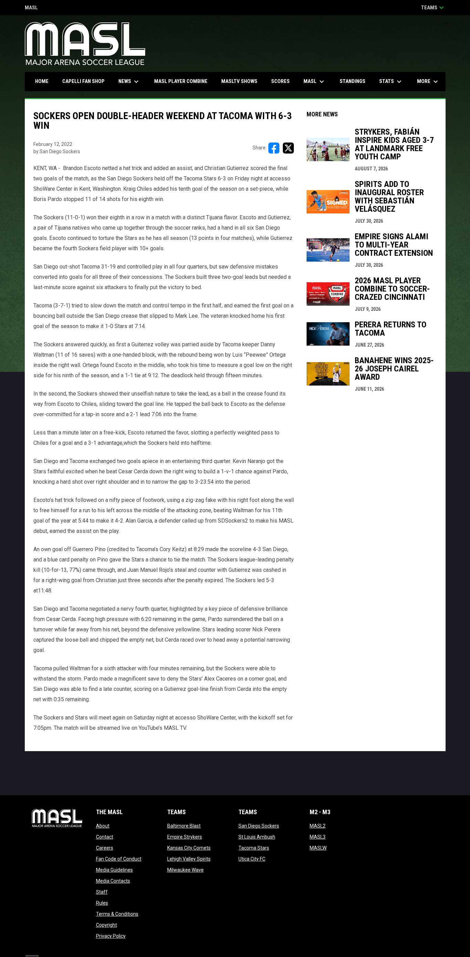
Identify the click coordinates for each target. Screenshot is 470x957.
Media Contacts (113, 881)
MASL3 (317, 837)
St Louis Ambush (256, 837)
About (102, 826)
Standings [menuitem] (352, 81)
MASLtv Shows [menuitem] (239, 81)
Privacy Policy (111, 936)
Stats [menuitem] (391, 81)
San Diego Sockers (258, 826)
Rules (102, 903)
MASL (31, 8)
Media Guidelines (114, 870)
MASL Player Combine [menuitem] (180, 81)
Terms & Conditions (117, 914)
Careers (104, 848)
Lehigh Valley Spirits (189, 859)
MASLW (318, 848)
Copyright (106, 925)
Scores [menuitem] (280, 81)
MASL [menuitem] (314, 81)
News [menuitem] (129, 81)
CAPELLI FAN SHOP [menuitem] (86, 81)
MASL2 (317, 826)
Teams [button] (433, 7)
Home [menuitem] (42, 81)
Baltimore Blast (184, 826)
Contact (104, 837)
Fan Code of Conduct (118, 859)
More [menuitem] (428, 81)
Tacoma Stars (253, 848)
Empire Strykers (184, 837)
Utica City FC (251, 859)
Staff (102, 892)
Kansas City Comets (189, 848)
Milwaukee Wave (185, 870)
